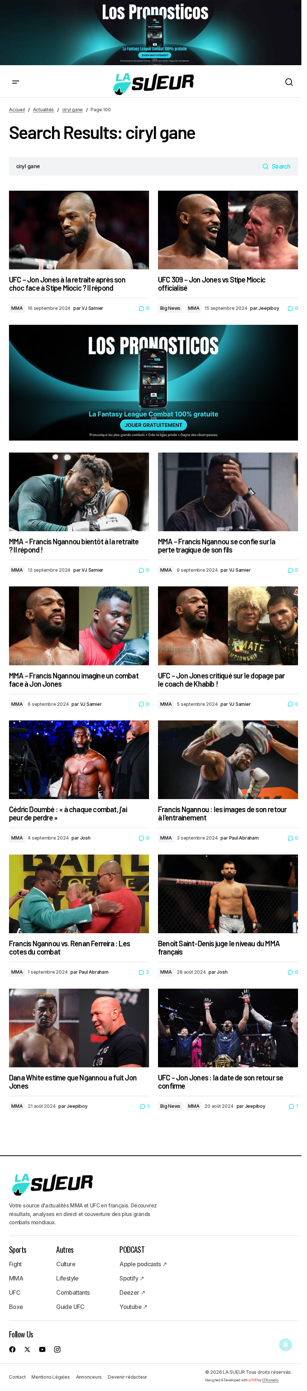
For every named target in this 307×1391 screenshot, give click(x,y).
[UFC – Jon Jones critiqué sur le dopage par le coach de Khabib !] (228, 625)
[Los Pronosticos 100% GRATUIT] (150, 33)
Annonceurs (89, 1377)
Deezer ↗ (132, 1292)
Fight (15, 1264)
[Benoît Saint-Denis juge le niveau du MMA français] (228, 894)
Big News (170, 308)
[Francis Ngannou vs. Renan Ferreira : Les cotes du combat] (79, 894)
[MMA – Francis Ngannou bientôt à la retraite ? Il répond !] (79, 492)
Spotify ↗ (131, 1278)
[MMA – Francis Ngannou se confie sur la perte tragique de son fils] (228, 492)
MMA (16, 308)
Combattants (72, 1292)
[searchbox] (134, 166)
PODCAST (132, 1249)
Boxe (16, 1306)
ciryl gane (72, 109)
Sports (17, 1249)
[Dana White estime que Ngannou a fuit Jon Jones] (79, 1028)
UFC (14, 1292)
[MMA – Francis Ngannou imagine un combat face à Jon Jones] (79, 625)
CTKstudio (270, 1380)
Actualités (43, 109)
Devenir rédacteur (127, 1377)
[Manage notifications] (286, 1345)
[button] (16, 82)
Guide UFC (70, 1306)
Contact (17, 1377)
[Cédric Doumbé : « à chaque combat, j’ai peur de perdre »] (79, 759)
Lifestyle (67, 1278)
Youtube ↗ (133, 1306)
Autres (64, 1249)
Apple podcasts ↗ (143, 1264)
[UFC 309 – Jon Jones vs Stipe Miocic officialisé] (228, 230)
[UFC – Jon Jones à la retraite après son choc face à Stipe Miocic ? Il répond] (79, 230)
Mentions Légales (50, 1377)
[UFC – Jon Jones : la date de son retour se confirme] (228, 1028)
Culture (65, 1264)
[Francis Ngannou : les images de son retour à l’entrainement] (228, 759)
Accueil (17, 109)
